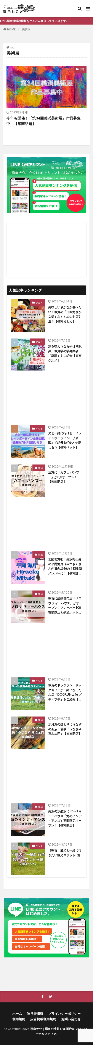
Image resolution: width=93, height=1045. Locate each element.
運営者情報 (35, 1013)
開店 (40, 467)
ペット (39, 428)
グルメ (39, 302)
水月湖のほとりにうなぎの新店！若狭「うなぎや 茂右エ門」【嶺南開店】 (65, 728)
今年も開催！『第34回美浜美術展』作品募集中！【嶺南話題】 (43, 121)
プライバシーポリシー (64, 1013)
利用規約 (18, 1019)
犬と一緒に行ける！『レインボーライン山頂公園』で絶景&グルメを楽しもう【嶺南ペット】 (65, 440)
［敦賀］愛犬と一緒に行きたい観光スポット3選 (65, 852)
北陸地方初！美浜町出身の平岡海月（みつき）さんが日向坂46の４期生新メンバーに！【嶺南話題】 (65, 566)
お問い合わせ (71, 1019)
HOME (11, 29)
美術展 (26, 29)
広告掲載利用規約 (43, 1019)
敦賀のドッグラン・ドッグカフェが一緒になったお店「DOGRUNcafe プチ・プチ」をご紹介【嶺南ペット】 (65, 692)
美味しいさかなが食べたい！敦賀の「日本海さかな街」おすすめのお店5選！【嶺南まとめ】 (65, 314)
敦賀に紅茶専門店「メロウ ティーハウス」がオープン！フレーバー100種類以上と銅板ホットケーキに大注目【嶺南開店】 (65, 605)
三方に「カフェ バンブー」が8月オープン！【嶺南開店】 (63, 476)
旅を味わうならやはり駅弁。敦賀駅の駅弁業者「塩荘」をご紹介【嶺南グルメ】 (65, 353)
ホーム (17, 1013)
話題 (82, 69)
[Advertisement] (46, 249)
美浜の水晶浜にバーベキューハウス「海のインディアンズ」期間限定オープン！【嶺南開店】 (65, 818)
